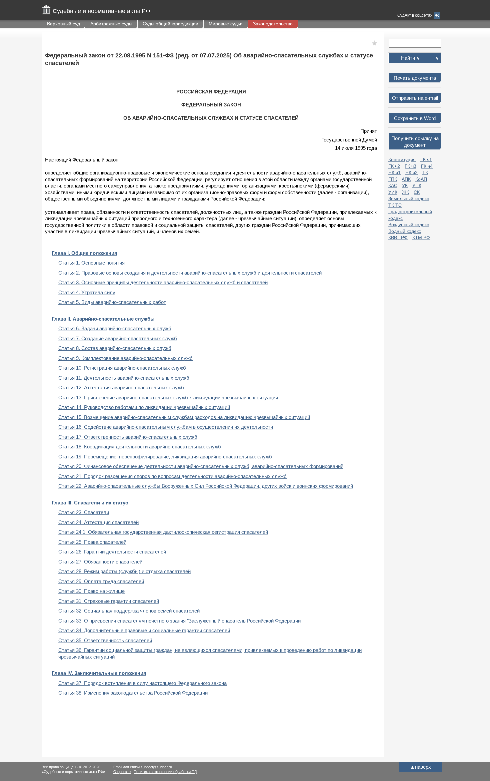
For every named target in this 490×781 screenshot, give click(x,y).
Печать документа (415, 78)
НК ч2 (411, 172)
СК (417, 192)
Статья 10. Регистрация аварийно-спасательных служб (122, 368)
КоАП (421, 179)
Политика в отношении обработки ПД (165, 772)
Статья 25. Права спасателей (92, 542)
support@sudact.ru (156, 767)
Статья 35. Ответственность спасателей (105, 640)
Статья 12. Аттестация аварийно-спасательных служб (121, 387)
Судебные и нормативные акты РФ (101, 11)
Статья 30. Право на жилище (91, 591)
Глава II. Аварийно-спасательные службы (103, 319)
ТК (425, 172)
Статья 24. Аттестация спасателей (98, 522)
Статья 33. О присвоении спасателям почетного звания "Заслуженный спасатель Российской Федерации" (180, 621)
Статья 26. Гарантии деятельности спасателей (112, 551)
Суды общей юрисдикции (170, 23)
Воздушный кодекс (408, 224)
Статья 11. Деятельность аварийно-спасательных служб (123, 378)
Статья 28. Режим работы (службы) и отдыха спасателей (124, 571)
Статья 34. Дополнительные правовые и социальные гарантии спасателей (144, 630)
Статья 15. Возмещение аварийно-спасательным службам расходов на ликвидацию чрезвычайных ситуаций (184, 417)
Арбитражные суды (111, 23)
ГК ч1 (426, 159)
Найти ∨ (410, 58)
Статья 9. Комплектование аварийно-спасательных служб (125, 358)
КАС (392, 185)
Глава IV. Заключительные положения (99, 673)
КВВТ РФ (398, 237)
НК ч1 (394, 172)
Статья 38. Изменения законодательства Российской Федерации (133, 693)
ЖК (405, 192)
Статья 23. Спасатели (83, 512)
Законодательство (273, 23)
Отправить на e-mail (415, 98)
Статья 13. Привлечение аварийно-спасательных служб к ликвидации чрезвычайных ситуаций (168, 397)
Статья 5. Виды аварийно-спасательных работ (112, 302)
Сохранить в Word (415, 118)
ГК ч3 (410, 166)
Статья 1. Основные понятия (91, 263)
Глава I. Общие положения (84, 253)
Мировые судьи (226, 23)
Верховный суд (63, 23)
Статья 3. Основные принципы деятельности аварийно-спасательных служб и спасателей (163, 282)
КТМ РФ (421, 237)
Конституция (402, 159)
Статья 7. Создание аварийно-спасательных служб (117, 338)
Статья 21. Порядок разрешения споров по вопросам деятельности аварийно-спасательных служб (172, 476)
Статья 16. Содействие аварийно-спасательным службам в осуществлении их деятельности (165, 427)
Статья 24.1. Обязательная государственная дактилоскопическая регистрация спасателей (163, 532)
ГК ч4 (427, 166)
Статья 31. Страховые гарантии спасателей (108, 601)
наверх (420, 767)
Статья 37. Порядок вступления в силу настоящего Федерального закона (142, 683)
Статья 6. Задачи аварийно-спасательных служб (114, 328)
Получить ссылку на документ (415, 141)
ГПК (392, 179)
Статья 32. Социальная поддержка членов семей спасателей (129, 611)
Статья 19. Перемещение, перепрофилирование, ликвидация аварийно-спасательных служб (165, 456)
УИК (392, 192)
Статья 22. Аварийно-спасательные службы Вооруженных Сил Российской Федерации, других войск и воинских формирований (205, 486)
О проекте (122, 772)
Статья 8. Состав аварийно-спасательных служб (114, 348)
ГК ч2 (394, 166)
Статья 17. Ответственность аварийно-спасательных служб (127, 437)
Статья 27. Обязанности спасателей (100, 561)
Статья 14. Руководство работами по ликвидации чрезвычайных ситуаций (144, 407)
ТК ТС (395, 205)
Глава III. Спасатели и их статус (90, 502)
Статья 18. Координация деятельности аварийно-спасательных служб (139, 446)
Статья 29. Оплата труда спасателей (101, 581)
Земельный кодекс (408, 198)
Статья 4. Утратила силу (86, 292)
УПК (416, 185)
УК (405, 185)
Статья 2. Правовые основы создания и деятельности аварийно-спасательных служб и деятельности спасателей (190, 273)
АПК (406, 179)
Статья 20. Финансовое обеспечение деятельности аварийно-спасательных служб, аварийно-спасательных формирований (200, 466)
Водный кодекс (404, 231)
